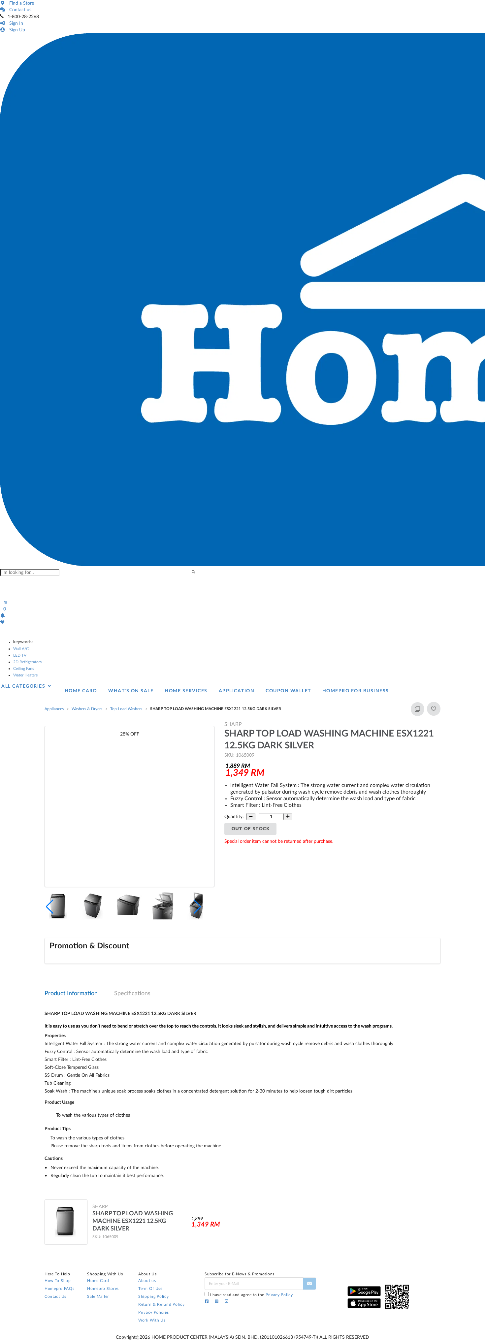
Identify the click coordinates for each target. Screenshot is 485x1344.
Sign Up (16, 30)
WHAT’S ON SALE (130, 691)
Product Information (71, 994)
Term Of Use (150, 1289)
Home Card (98, 1281)
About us (147, 1281)
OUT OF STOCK (250, 828)
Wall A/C (21, 649)
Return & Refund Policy (161, 1304)
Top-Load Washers (126, 709)
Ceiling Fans (23, 669)
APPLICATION (237, 691)
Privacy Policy (279, 1295)
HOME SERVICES (186, 691)
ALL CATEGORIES (24, 686)
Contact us (19, 10)
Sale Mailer (98, 1296)
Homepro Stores (103, 1289)
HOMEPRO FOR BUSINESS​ (355, 691)
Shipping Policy (153, 1296)
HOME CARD (81, 691)
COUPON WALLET (288, 691)
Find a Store (20, 3)
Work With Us (151, 1320)
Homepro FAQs (59, 1289)
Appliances (54, 709)
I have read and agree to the (251, 1295)
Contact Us (55, 1296)
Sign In (15, 23)
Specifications (132, 994)
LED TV (19, 655)
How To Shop (58, 1281)
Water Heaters (25, 675)
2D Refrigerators (27, 662)
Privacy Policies (153, 1312)
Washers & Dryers (87, 709)
